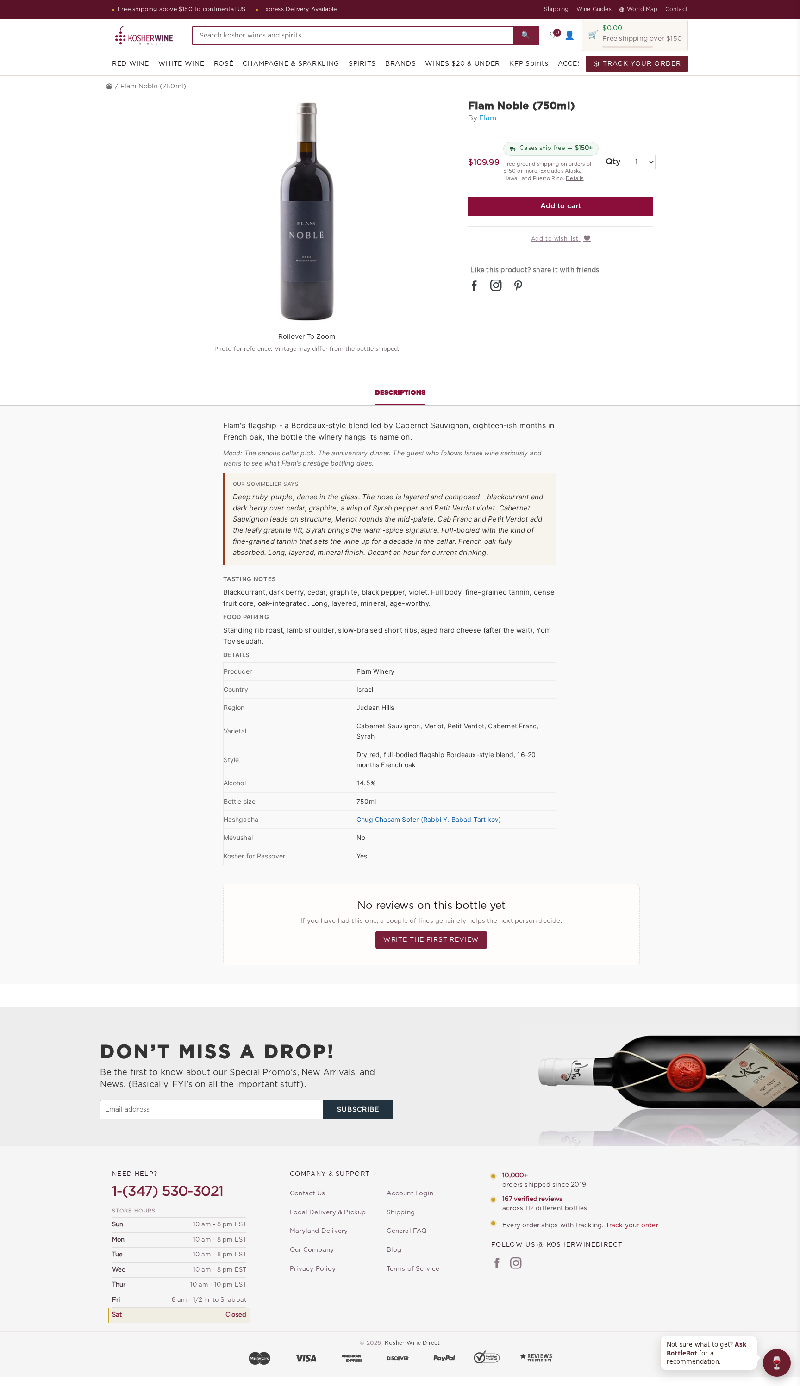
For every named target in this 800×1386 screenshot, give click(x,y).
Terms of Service (413, 1269)
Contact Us (307, 1193)
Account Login (410, 1193)
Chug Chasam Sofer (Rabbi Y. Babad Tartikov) (428, 819)
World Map (642, 9)
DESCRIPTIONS (400, 393)
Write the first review (431, 940)
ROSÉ (224, 64)
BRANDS (400, 64)
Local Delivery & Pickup (328, 1212)
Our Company (312, 1250)
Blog (394, 1250)
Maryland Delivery (319, 1231)
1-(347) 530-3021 (167, 1192)
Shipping (556, 9)
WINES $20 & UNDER (462, 64)
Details (574, 178)
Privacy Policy (313, 1269)
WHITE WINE (181, 64)
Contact (676, 9)
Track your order (632, 1225)
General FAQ (407, 1231)
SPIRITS (362, 64)
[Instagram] (516, 1264)
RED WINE (130, 64)
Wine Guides (594, 9)
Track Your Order (642, 64)
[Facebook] (497, 1264)
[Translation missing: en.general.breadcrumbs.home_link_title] (110, 86)
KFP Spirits (529, 64)
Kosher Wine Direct (412, 1343)
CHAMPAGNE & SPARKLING (291, 64)
